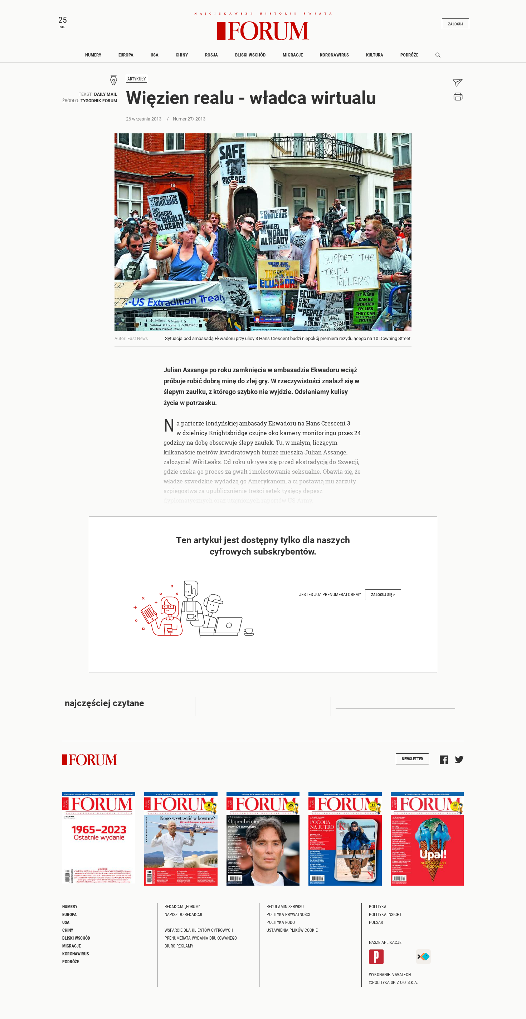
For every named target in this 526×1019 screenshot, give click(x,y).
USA (155, 54)
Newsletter (412, 758)
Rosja (211, 54)
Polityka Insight (385, 914)
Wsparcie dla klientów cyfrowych (199, 930)
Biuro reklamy (179, 946)
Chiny (182, 54)
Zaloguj (455, 23)
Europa (125, 54)
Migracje (293, 54)
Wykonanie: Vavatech (390, 974)
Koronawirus (334, 54)
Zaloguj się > (383, 594)
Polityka (377, 906)
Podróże (409, 54)
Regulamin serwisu (285, 906)
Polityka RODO (281, 922)
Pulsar (376, 922)
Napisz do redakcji (183, 914)
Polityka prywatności (288, 914)
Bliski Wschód (250, 54)
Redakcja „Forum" (182, 906)
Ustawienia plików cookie (292, 930)
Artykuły (136, 79)
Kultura (374, 54)
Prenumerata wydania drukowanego (201, 938)
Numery (93, 54)
